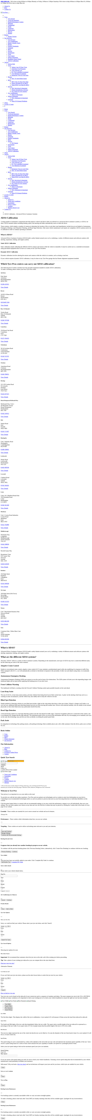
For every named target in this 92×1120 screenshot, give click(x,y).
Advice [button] (6, 62)
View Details (4, 287)
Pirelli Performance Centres (15, 22)
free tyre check (22, 1064)
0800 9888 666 (5, 1)
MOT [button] (9, 80)
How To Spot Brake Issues (19, 78)
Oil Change (15, 143)
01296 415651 (5, 284)
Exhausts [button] (10, 99)
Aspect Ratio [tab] (8, 1006)
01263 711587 (5, 431)
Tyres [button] (5, 17)
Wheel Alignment (13, 57)
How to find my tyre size (8, 993)
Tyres (9, 54)
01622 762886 (5, 524)
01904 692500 (5, 639)
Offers (6, 103)
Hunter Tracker (12, 36)
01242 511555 (5, 356)
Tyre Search (11, 18)
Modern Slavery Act (13, 207)
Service (10, 51)
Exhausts (10, 48)
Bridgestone (11, 30)
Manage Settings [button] (5, 833)
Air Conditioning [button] (13, 93)
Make (2, 881)
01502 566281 (5, 485)
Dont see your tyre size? (7, 963)
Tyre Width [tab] (8, 1004)
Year (2, 877)
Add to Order (9, 909)
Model (2, 884)
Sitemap (6, 782)
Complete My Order (17, 862)
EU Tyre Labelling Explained (20, 72)
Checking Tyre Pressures (19, 69)
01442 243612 (5, 413)
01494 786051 (5, 374)
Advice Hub (11, 64)
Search (3, 765)
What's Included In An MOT (20, 83)
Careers (6, 754)
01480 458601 (5, 449)
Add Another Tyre (5, 862)
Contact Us (7, 9)
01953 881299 (5, 621)
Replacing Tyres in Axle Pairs (20, 75)
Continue (14, 851)
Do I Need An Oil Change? (19, 91)
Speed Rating (4, 1050)
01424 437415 (5, 394)
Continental (11, 25)
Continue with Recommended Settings (11, 835)
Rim (2, 931)
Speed (2, 934)
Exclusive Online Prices (11, 752)
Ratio (2, 928)
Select (7, 891)
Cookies (10, 206)
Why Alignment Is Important (20, 98)
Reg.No (3, 874)
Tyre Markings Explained (19, 73)
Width (2, 926)
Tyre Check (11, 56)
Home (6, 109)
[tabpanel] (46, 1015)
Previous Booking (6, 851)
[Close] (1, 859)
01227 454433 (5, 338)
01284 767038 (5, 320)
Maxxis (10, 31)
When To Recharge (17, 94)
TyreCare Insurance (13, 20)
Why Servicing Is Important (19, 88)
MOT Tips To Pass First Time (20, 82)
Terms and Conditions (14, 201)
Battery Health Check (14, 43)
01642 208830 (5, 544)
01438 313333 (5, 601)
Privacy (6, 777)
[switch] (1, 822)
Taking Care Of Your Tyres (19, 67)
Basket (6, 196)
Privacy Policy (12, 204)
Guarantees (11, 203)
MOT (9, 49)
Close (2, 909)
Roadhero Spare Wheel (14, 59)
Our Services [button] (8, 38)
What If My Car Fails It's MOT (20, 85)
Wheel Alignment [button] (13, 96)
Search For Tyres (5, 939)
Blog (5, 8)
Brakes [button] (10, 77)
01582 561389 (5, 505)
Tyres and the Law (17, 70)
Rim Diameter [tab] (8, 1008)
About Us (7, 6)
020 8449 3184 (5, 302)
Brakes (6, 35)
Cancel (3, 900)
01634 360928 (5, 583)
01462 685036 (5, 467)
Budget (10, 33)
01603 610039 (5, 564)
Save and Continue (6, 831)
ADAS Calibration (13, 61)
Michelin (10, 23)
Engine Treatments (13, 46)
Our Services (11, 40)
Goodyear (11, 28)
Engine (3, 887)
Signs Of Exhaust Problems (19, 101)
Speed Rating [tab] (8, 1010)
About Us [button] (7, 198)
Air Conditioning (13, 41)
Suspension (11, 52)
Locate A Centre (9, 104)
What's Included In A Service (20, 90)
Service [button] (10, 86)
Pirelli (9, 27)
